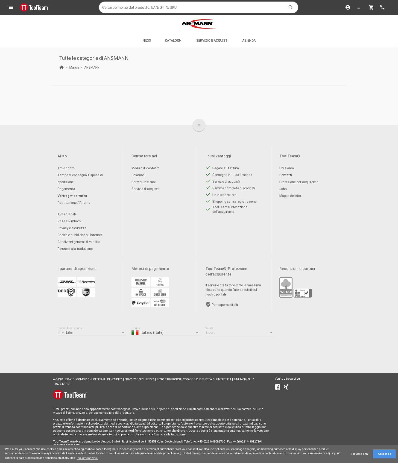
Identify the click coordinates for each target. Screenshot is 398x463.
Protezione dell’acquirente (298, 182)
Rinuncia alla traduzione (75, 249)
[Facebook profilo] (277, 388)
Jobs (283, 189)
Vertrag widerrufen (72, 196)
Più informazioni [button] (87, 458)
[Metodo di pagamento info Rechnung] (141, 296)
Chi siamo (286, 168)
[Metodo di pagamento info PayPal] (141, 306)
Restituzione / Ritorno (74, 203)
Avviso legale (67, 214)
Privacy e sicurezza (72, 228)
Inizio (146, 40)
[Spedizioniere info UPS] (86, 296)
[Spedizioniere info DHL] (67, 285)
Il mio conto (66, 168)
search (290, 7)
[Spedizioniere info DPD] (67, 296)
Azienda (249, 40)
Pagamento (66, 189)
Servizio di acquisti (145, 189)
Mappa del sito (290, 196)
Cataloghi (173, 40)
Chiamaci (138, 175)
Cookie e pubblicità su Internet (80, 235)
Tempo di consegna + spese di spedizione (80, 178)
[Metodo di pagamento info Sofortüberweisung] (160, 285)
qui (115, 434)
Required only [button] (359, 453)
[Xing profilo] (286, 388)
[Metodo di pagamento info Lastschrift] (160, 296)
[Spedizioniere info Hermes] (86, 285)
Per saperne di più (225, 305)
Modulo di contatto (146, 168)
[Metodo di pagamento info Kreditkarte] (160, 306)
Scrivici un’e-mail (144, 182)
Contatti (285, 175)
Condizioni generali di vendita (79, 242)
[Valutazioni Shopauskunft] (302, 296)
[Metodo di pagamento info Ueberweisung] (141, 285)
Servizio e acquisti (212, 40)
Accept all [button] (384, 453)
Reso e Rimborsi (70, 221)
